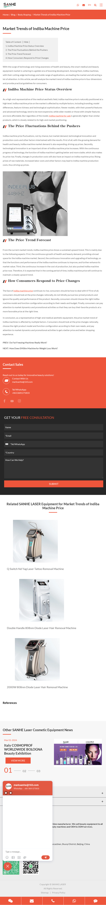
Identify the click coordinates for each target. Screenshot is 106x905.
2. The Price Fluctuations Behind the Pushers (27, 50)
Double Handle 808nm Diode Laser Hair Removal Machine (41, 628)
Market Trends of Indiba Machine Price (51, 14)
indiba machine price (23, 290)
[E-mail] (31, 901)
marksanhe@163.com (22, 381)
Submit (54, 483)
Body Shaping (24, 14)
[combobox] (7, 444)
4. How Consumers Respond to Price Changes (27, 58)
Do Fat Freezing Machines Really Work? (28, 342)
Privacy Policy (58, 892)
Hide (26, 42)
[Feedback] (95, 901)
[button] (13, 770)
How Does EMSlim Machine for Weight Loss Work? (33, 348)
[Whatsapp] (74, 901)
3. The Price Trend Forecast (18, 54)
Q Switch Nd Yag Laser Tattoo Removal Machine (35, 568)
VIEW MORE (18, 760)
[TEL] (53, 901)
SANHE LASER (59, 884)
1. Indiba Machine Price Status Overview (25, 46)
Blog (13, 14)
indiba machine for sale (60, 115)
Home (6, 14)
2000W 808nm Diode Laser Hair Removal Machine (37, 687)
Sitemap (45, 892)
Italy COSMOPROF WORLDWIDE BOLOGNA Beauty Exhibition (23, 749)
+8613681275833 (21, 393)
